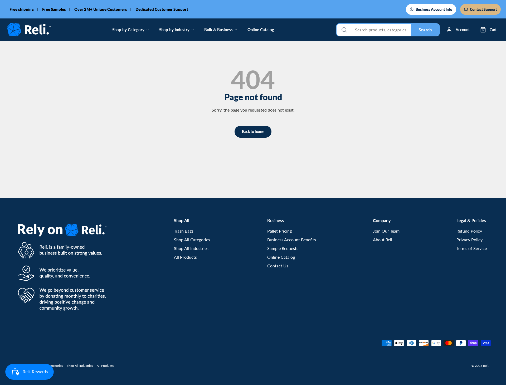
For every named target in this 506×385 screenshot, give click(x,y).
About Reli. (383, 239)
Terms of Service (471, 248)
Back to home (253, 131)
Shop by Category (128, 29)
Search (425, 29)
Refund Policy (469, 230)
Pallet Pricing (279, 230)
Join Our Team (386, 230)
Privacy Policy (469, 239)
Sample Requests (282, 248)
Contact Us (277, 265)
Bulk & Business (218, 29)
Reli (485, 366)
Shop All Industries (191, 248)
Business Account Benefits (291, 239)
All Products (185, 256)
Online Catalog (260, 29)
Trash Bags (183, 230)
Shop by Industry (174, 29)
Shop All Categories (192, 239)
